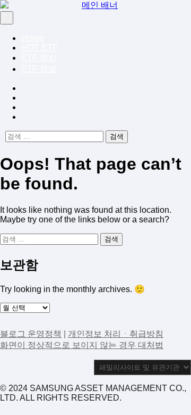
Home (32, 38)
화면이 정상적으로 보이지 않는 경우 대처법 (81, 345)
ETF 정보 (39, 68)
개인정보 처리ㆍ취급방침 (115, 333)
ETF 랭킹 (39, 57)
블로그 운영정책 (31, 333)
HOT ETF (39, 47)
